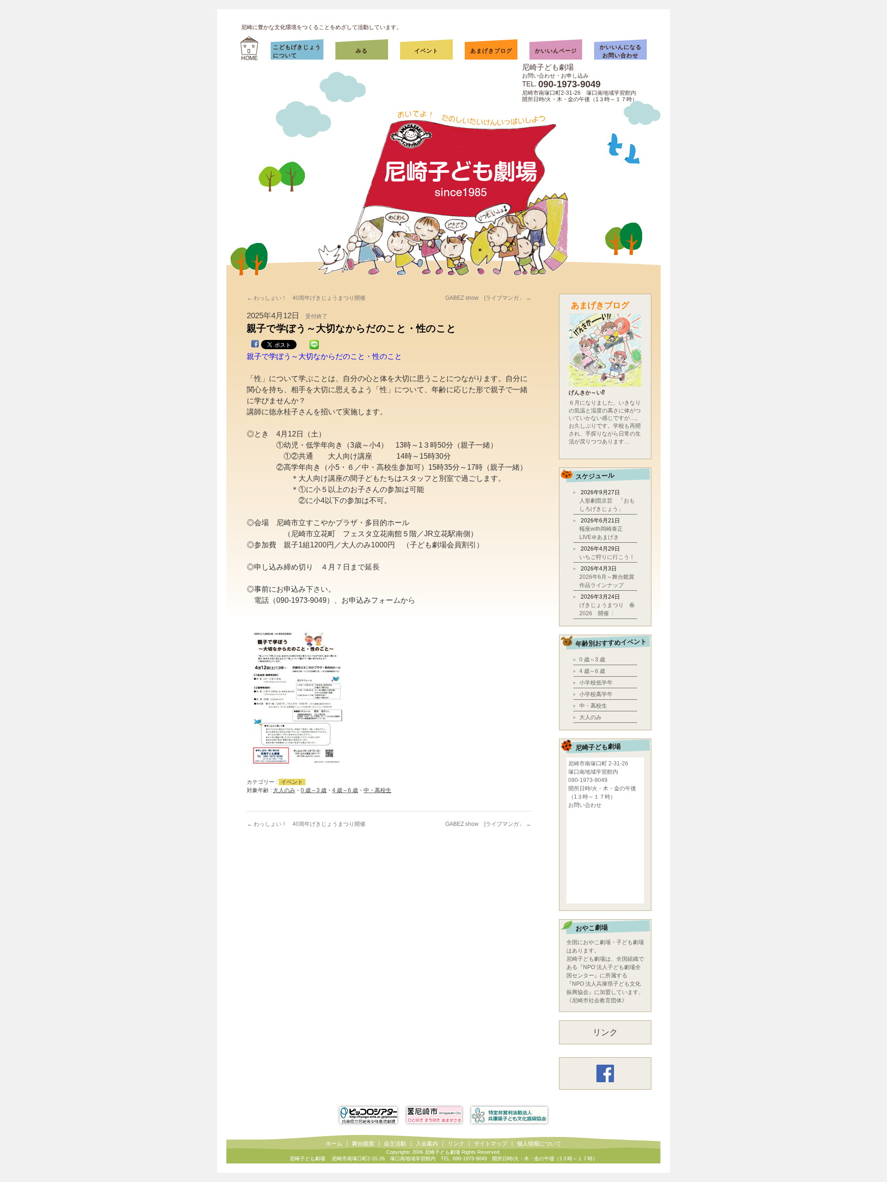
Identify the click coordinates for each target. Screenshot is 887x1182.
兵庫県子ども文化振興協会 (509, 1115)
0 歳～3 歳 (314, 790)
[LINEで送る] (314, 345)
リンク (605, 1032)
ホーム (334, 1143)
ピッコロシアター (368, 1115)
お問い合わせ (584, 805)
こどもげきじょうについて (297, 51)
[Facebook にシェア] (255, 345)
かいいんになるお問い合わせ (621, 51)
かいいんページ (556, 51)
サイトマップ (490, 1143)
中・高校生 (377, 790)
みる (371, 51)
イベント (426, 51)
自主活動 (395, 1143)
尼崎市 (434, 1115)
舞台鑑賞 (363, 1143)
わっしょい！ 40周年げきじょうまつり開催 (306, 298)
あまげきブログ (491, 51)
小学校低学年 (596, 682)
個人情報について (539, 1143)
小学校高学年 (596, 694)
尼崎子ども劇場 (548, 67)
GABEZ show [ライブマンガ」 (488, 298)
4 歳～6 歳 (345, 790)
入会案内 (427, 1143)
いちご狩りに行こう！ (607, 557)
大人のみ (284, 790)
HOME (249, 58)
